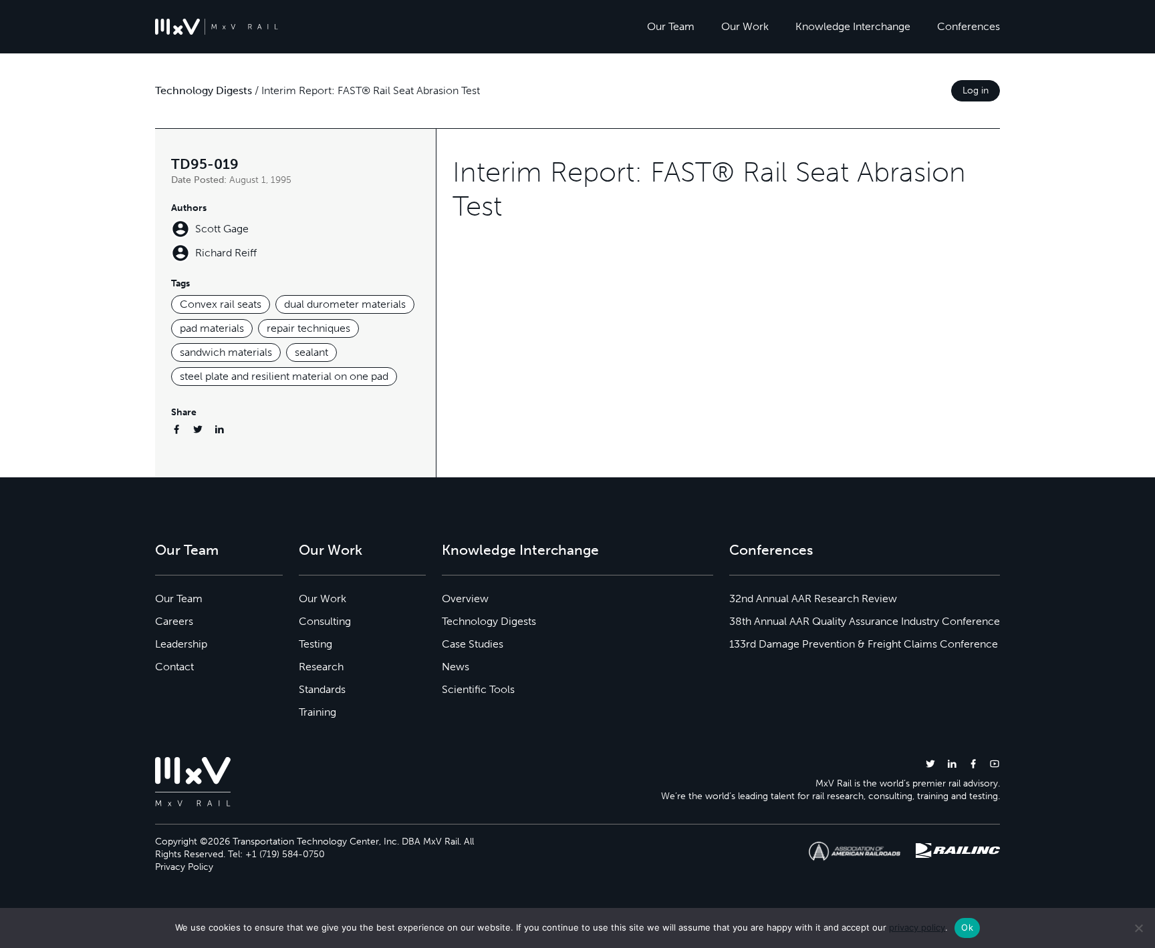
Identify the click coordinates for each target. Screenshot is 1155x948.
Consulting (325, 621)
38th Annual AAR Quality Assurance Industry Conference (864, 621)
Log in (975, 90)
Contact (174, 666)
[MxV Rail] (216, 26)
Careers (174, 621)
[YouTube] (994, 763)
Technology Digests (203, 90)
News (455, 666)
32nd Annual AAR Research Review (813, 598)
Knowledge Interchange (852, 26)
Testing (315, 644)
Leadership (181, 644)
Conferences (968, 26)
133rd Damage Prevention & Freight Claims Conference (863, 644)
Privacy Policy (184, 867)
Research (321, 666)
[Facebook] (176, 429)
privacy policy (917, 927)
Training (317, 712)
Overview (465, 598)
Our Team (670, 26)
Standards (322, 689)
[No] (1138, 928)
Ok (967, 927)
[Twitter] (197, 429)
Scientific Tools (478, 689)
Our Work (745, 26)
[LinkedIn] (219, 429)
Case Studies (472, 644)
